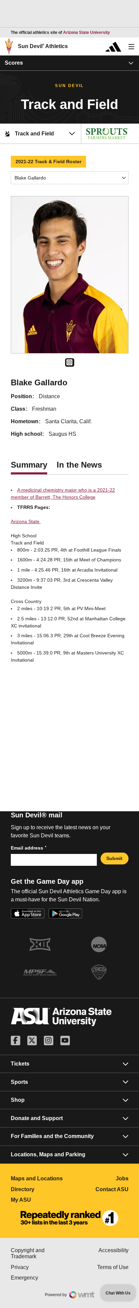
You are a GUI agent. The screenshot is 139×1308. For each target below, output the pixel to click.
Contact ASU (112, 1189)
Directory (40, 1189)
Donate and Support (37, 1118)
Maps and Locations (40, 1178)
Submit (114, 858)
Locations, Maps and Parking (48, 1154)
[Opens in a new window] (69, 1218)
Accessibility (114, 1250)
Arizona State (26, 521)
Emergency (40, 1278)
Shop (18, 1100)
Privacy (40, 1267)
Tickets (20, 1064)
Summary (29, 464)
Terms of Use (113, 1267)
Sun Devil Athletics (43, 46)
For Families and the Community (52, 1136)
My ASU (40, 1200)
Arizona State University (86, 32)
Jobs (122, 1178)
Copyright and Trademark (40, 1253)
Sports (19, 1082)
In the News (79, 464)
